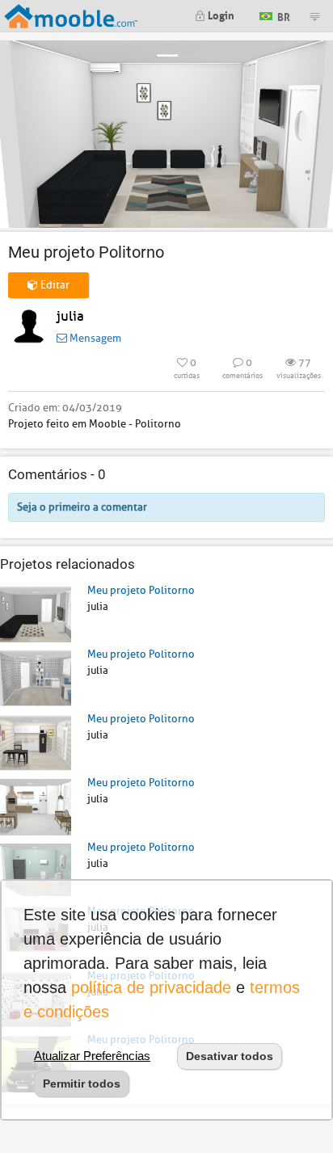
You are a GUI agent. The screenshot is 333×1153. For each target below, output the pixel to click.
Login (219, 14)
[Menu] (314, 16)
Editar (54, 285)
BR (282, 14)
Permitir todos (81, 1083)
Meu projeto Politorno (141, 590)
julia (70, 316)
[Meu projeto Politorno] (35, 614)
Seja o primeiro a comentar (82, 507)
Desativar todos (229, 1056)
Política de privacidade (151, 987)
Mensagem (94, 338)
